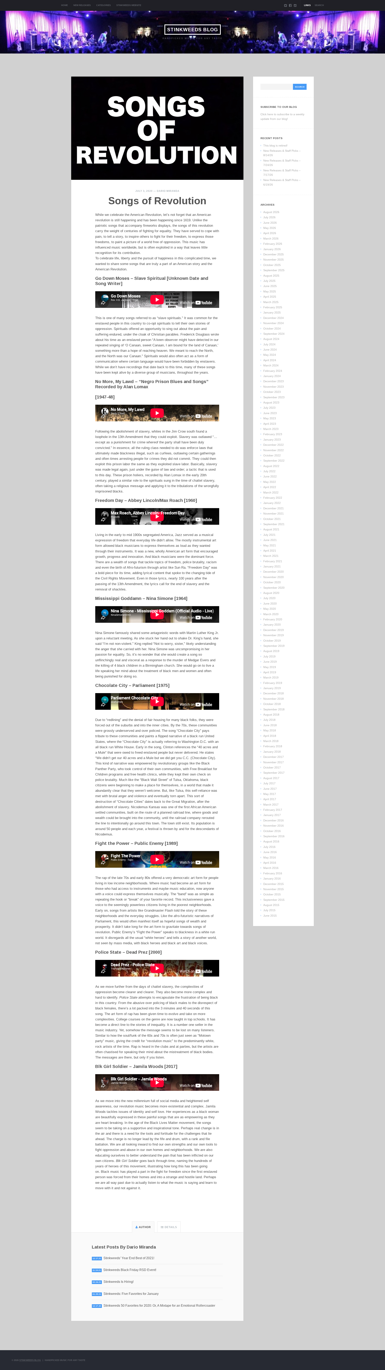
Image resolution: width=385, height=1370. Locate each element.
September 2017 (274, 772)
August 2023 (271, 402)
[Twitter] (285, 5)
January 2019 (272, 688)
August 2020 (271, 593)
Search (319, 5)
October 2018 (272, 704)
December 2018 (273, 693)
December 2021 (273, 508)
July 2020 (269, 598)
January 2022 (272, 503)
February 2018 (272, 746)
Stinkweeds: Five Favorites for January (131, 1293)
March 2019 (271, 677)
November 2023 (273, 386)
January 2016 (272, 878)
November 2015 (273, 889)
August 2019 (271, 651)
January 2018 (272, 751)
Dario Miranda (168, 191)
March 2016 (271, 868)
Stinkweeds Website (128, 5)
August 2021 (271, 529)
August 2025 (271, 275)
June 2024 (270, 349)
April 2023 (269, 423)
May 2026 (269, 228)
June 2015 (270, 915)
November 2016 (273, 825)
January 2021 (272, 566)
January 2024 (272, 376)
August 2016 (271, 841)
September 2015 (274, 899)
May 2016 (269, 857)
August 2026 (271, 212)
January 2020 (272, 624)
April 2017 (269, 799)
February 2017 (272, 809)
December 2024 (273, 317)
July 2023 (269, 407)
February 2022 (272, 497)
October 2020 (272, 582)
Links (307, 5)
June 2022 (270, 476)
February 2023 (272, 434)
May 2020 (269, 608)
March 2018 (271, 741)
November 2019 (273, 635)
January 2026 (272, 249)
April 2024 (269, 360)
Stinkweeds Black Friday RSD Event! (129, 1270)
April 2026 (269, 233)
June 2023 (270, 413)
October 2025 (272, 265)
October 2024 (272, 328)
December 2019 (273, 630)
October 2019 (272, 640)
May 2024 (269, 354)
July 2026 (269, 217)
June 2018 (270, 725)
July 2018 (269, 719)
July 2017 (269, 783)
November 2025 (273, 259)
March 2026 (271, 238)
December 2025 (273, 254)
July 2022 (269, 471)
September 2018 (274, 709)
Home (64, 5)
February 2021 (272, 561)
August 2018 (271, 714)
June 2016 (270, 852)
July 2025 (269, 280)
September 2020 (274, 587)
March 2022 (271, 492)
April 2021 (269, 550)
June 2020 (270, 603)
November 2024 (273, 323)
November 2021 (273, 513)
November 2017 (273, 762)
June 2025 (270, 286)
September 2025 (274, 270)
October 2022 (272, 455)
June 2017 (270, 788)
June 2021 (270, 540)
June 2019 (270, 661)
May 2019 (269, 667)
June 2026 (270, 222)
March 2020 (271, 614)
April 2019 (269, 672)
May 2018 (269, 730)
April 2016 (269, 862)
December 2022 (273, 444)
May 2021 (269, 545)
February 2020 (272, 619)
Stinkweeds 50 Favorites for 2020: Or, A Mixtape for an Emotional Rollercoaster (159, 1305)
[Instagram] (295, 5)
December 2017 (273, 756)
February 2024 (272, 370)
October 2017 (272, 767)
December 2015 (273, 884)
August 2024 (271, 339)
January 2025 (272, 312)
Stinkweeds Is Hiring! (118, 1281)
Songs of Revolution (157, 200)
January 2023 (272, 439)
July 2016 (269, 846)
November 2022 (273, 450)
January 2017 (272, 815)
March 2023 (271, 429)
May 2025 (269, 291)
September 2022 (274, 460)
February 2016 (272, 873)
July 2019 (269, 656)
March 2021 (271, 555)
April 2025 (269, 296)
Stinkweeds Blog (192, 29)
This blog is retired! (275, 145)
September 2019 (274, 645)
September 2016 (274, 836)
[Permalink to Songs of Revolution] (157, 128)
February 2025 (272, 307)
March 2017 (271, 804)
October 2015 (272, 894)
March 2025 (271, 302)
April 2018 (269, 735)
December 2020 (273, 571)
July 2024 (269, 344)
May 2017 (269, 794)
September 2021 (274, 524)
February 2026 (272, 243)
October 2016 (272, 831)
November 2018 (273, 698)
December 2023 (273, 381)
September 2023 (274, 397)
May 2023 (269, 418)
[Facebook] (290, 5)
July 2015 (269, 910)
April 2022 (269, 487)
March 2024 (271, 365)
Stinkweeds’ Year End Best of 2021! (128, 1258)
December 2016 (273, 820)
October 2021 (272, 519)
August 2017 (271, 778)
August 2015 (271, 905)
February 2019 (272, 682)
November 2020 (273, 577)
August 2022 (271, 466)
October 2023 (272, 391)
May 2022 (269, 481)
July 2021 (269, 534)
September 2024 (274, 333)
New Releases (82, 5)
